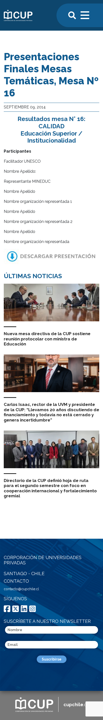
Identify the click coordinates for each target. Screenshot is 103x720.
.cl (76, 704)
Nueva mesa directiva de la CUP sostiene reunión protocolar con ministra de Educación (47, 338)
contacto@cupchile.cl (21, 589)
